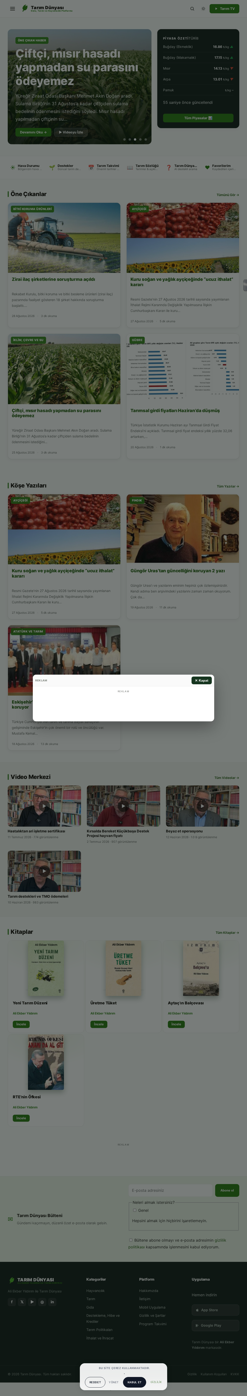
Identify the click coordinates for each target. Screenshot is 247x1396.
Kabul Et (135, 1382)
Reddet (95, 1382)
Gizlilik (156, 1382)
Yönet (113, 1382)
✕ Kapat (201, 680)
